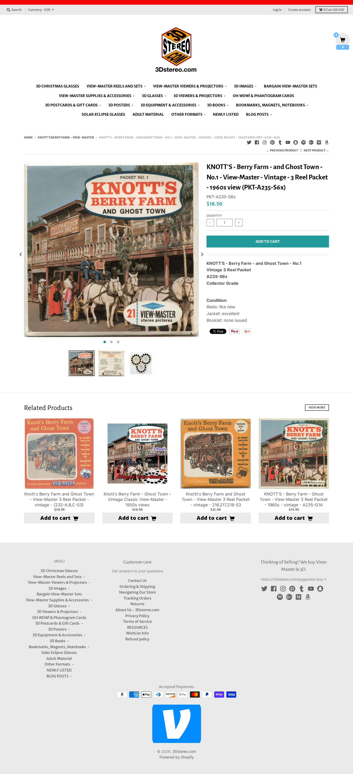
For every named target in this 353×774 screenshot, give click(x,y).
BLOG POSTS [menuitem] (257, 114)
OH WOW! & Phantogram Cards (59, 617)
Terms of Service (137, 621)
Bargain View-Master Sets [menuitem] (290, 86)
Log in (277, 10)
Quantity (214, 215)
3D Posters (57, 629)
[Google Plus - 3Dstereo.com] (311, 142)
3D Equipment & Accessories (57, 635)
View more (317, 407)
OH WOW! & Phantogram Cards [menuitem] (263, 95)
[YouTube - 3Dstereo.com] (288, 142)
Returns (137, 604)
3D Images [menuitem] (243, 86)
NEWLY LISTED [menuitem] (226, 114)
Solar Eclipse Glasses (59, 652)
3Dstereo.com (184, 751)
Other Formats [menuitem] (186, 114)
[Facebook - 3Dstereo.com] (257, 142)
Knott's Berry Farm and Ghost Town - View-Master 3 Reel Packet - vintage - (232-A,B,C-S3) (59, 499)
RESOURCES (137, 627)
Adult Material (59, 658)
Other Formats (57, 664)
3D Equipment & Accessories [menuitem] (168, 105)
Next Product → (316, 150)
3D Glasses (57, 606)
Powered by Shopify (176, 757)
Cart (334, 10)
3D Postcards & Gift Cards (57, 623)
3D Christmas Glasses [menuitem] (57, 86)
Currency (35, 10)
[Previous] (21, 254)
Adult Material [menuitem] (148, 114)
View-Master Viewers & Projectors (57, 582)
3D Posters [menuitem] (119, 105)
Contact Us (137, 580)
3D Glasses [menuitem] (152, 95)
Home (28, 137)
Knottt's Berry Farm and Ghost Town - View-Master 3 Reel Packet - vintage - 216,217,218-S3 (216, 499)
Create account (299, 10)
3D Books (57, 641)
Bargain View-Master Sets (59, 594)
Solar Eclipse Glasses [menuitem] (103, 114)
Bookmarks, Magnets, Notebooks (57, 647)
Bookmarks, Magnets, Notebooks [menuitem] (270, 105)
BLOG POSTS (57, 676)
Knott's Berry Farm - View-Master (66, 137)
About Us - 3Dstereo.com (137, 610)
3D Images (57, 588)
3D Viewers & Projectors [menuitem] (197, 95)
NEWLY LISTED (59, 670)
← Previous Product (282, 150)
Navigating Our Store (137, 592)
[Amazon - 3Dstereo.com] (326, 142)
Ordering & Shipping (137, 586)
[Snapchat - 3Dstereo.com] (295, 142)
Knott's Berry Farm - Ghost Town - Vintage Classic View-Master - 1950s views (137, 499)
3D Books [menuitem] (216, 105)
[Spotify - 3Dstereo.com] (303, 142)
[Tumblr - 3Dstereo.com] (280, 142)
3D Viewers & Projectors (57, 611)
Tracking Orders (137, 598)
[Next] (202, 254)
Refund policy (137, 639)
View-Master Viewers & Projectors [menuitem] (188, 86)
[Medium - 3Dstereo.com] (319, 142)
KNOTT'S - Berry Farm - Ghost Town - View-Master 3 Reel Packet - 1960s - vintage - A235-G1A (294, 499)
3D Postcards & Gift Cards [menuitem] (71, 105)
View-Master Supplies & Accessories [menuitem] (95, 95)
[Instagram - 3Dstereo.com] (264, 142)
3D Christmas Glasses (59, 570)
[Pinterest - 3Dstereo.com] (272, 142)
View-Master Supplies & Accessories (57, 600)
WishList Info (137, 633)
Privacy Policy (137, 616)
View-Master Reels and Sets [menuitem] (114, 86)
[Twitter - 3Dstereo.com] (249, 142)
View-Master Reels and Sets (57, 576)
